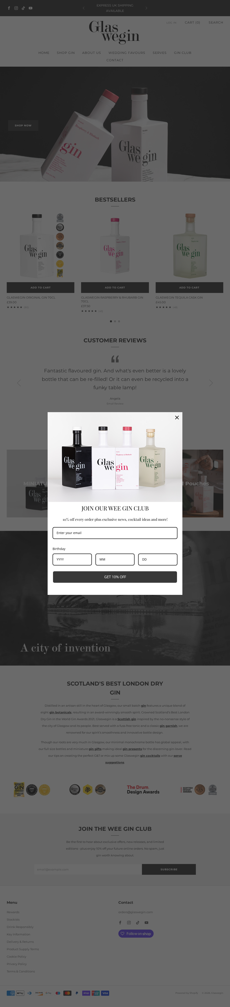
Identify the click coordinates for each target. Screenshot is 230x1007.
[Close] (177, 417)
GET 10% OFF (115, 576)
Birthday (59, 549)
